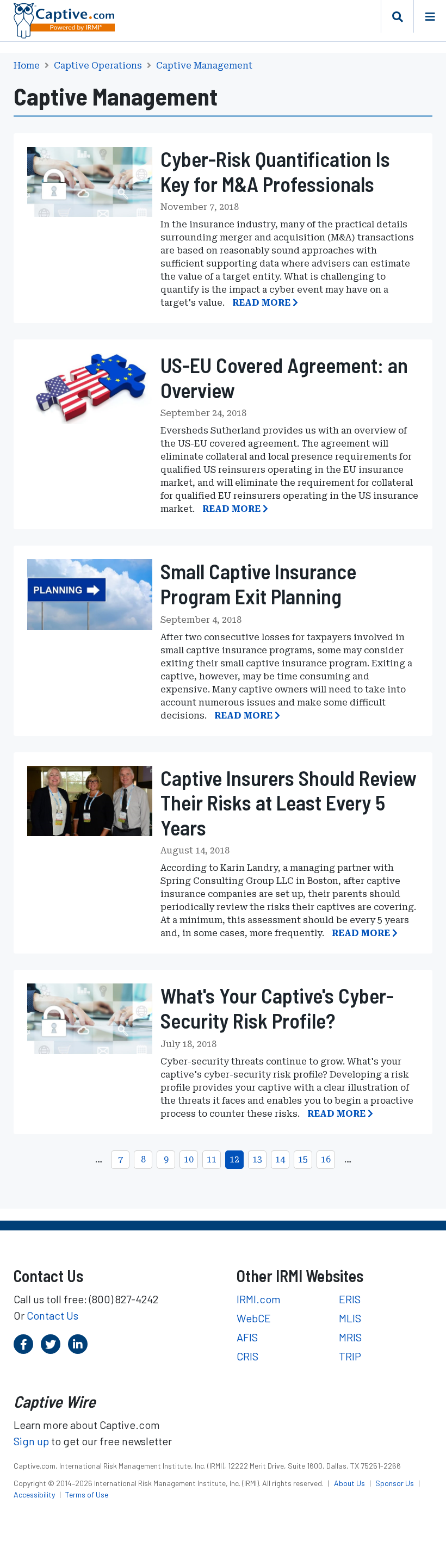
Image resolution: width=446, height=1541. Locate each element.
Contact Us (52, 1315)
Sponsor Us (395, 1483)
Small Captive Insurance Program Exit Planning (258, 584)
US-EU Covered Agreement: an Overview (284, 377)
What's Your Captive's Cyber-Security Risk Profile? (277, 1008)
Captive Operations (98, 66)
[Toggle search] (397, 16)
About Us (350, 1483)
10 (189, 1159)
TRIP (350, 1356)
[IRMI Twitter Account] (50, 1344)
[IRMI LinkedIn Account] (78, 1344)
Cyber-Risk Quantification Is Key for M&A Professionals (275, 171)
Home (27, 66)
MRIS (350, 1337)
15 (303, 1159)
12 (234, 1159)
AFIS (247, 1337)
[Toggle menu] (429, 16)
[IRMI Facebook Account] (23, 1344)
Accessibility (35, 1494)
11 (211, 1159)
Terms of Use (86, 1494)
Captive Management (204, 66)
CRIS (247, 1356)
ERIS (350, 1298)
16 (326, 1159)
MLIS (350, 1318)
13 (257, 1159)
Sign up (31, 1440)
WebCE (254, 1318)
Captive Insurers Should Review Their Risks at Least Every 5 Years (288, 802)
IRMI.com (259, 1298)
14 (280, 1159)
